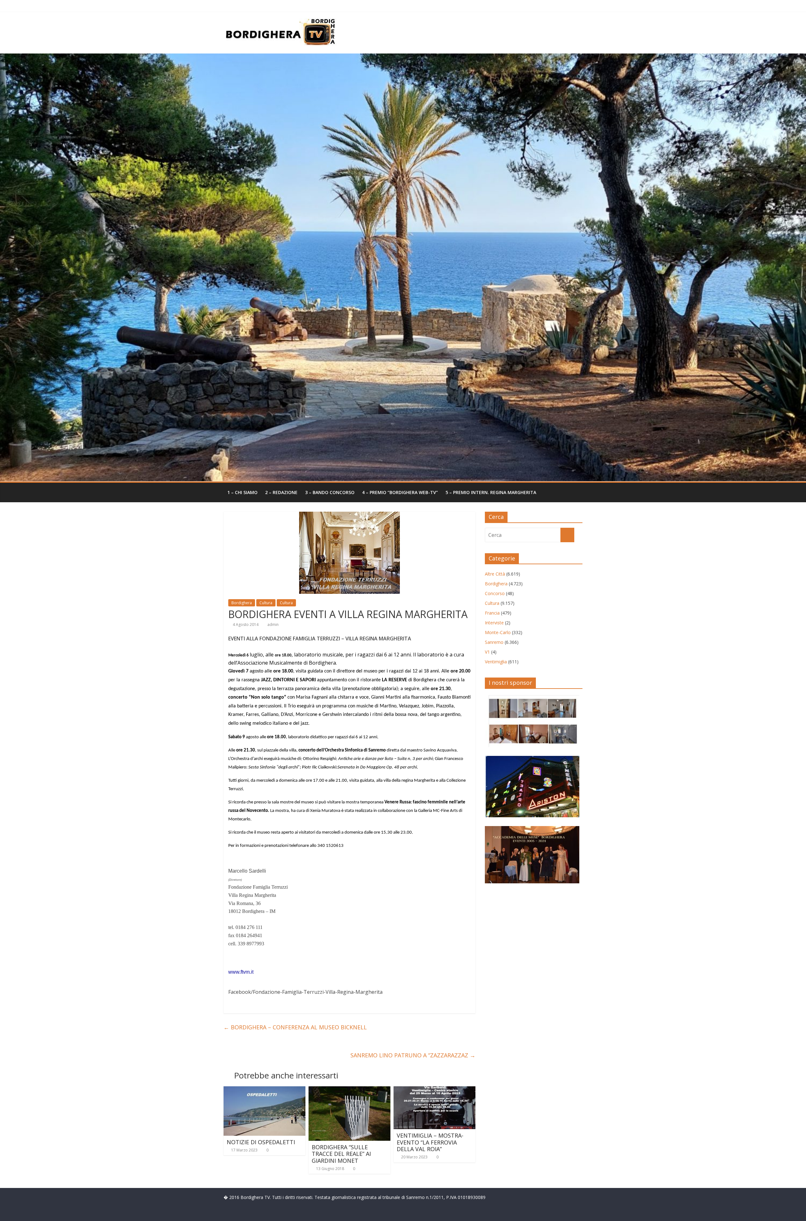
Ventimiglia (496, 662)
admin (273, 624)
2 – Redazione (281, 492)
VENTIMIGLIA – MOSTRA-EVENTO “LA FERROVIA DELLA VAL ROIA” (430, 1142)
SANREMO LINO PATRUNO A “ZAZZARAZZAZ (412, 1055)
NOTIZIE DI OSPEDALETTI (261, 1142)
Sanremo (494, 642)
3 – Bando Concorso (330, 492)
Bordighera (241, 602)
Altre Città (495, 574)
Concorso (495, 593)
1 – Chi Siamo (242, 492)
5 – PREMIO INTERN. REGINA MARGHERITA (491, 492)
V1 (487, 652)
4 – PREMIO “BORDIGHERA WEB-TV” (400, 492)
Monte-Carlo (498, 632)
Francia (492, 613)
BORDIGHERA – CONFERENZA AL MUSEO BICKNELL (295, 1027)
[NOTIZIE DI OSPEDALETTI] (264, 1090)
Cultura (265, 602)
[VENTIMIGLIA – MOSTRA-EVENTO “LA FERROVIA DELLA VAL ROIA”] (434, 1090)
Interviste (494, 623)
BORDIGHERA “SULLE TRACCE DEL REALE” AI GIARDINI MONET (341, 1153)
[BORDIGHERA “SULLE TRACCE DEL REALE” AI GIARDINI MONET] (349, 1090)
